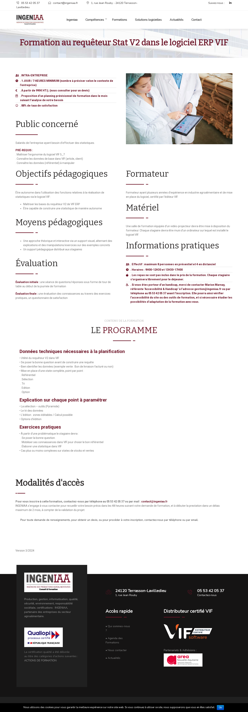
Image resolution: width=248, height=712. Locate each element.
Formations (119, 20)
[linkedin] (228, 3)
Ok (220, 707)
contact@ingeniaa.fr (154, 501)
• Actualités (113, 658)
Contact (196, 20)
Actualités (176, 20)
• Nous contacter (116, 650)
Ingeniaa (72, 20)
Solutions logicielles (148, 20)
